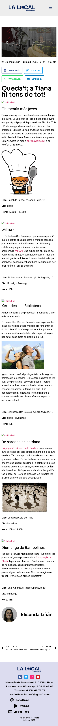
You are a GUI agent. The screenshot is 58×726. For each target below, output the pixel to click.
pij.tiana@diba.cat (36, 141)
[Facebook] (20, 677)
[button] (50, 8)
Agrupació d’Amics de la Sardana (20, 448)
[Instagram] (32, 677)
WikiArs (18, 250)
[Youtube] (38, 677)
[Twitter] (26, 677)
